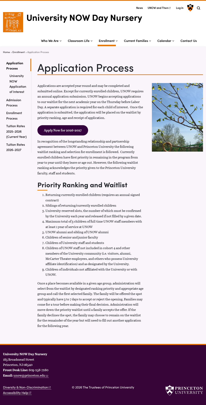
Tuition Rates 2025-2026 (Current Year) (16, 131)
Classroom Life (79, 40)
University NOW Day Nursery (84, 17)
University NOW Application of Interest (17, 83)
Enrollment (107, 40)
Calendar (164, 40)
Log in (179, 8)
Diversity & (25, 387)
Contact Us (188, 40)
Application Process (18, 65)
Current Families (136, 40)
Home (6, 52)
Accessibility (15, 392)
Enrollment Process (14, 115)
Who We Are (50, 40)
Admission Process (13, 102)
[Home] (14, 23)
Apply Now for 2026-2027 (63, 130)
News (139, 8)
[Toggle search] (198, 8)
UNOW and (158, 8)
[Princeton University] (189, 7)
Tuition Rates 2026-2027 (15, 147)
